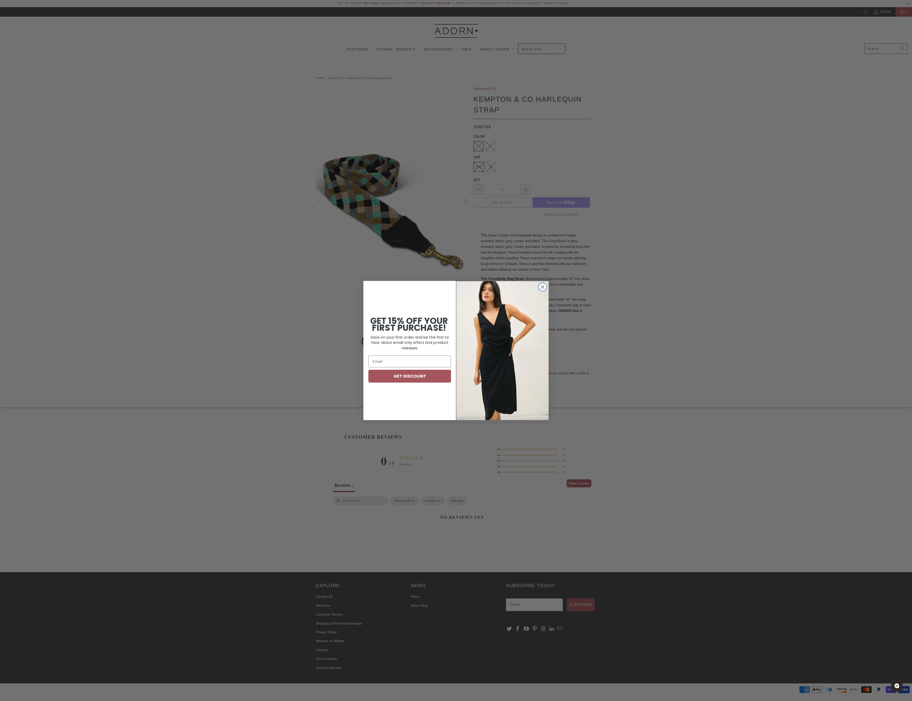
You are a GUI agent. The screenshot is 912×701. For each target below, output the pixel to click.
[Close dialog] (542, 287)
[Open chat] (896, 685)
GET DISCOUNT (410, 376)
